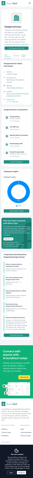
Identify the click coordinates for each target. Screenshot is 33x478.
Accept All (21, 472)
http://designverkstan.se (15, 88)
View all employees (15, 121)
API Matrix (5, 436)
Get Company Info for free (16, 48)
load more (24, 44)
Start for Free (8, 239)
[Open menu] (30, 3)
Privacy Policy (19, 468)
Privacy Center (26, 436)
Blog (22, 429)
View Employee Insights (16, 211)
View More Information (16, 335)
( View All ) (15, 102)
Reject (11, 472)
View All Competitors (16, 162)
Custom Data (6, 432)
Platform (4, 429)
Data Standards (26, 432)
